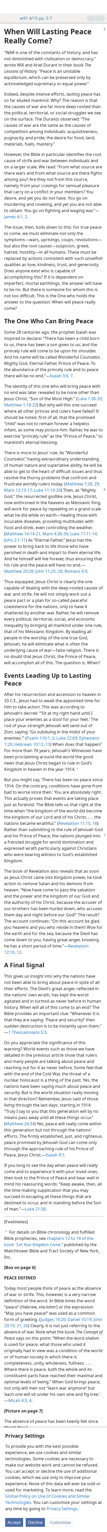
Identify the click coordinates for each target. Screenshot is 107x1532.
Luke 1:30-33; (90, 399)
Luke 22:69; (66, 738)
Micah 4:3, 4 (19, 1400)
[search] (100, 7)
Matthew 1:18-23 (20, 405)
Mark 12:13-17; (18, 490)
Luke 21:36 (35, 1209)
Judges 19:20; (53, 1319)
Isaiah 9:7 (55, 1155)
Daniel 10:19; (79, 1319)
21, (19, 1326)
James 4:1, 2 (15, 217)
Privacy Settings (62, 1508)
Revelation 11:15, (74, 823)
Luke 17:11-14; (83, 534)
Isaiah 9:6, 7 (61, 376)
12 (18, 952)
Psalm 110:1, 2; (40, 738)
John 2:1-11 (15, 540)
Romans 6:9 (75, 571)
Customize (60, 1522)
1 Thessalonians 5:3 (27, 1032)
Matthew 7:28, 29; (82, 484)
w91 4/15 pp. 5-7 (36, 18)
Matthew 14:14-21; (23, 534)
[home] (8, 6)
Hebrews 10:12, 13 (31, 744)
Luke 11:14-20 (47, 490)
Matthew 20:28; (19, 571)
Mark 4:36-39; (55, 534)
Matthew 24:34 (20, 1124)
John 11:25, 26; (48, 571)
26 (25, 1326)
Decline (35, 1522)
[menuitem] (8, 6)
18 (94, 823)
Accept (14, 1522)
